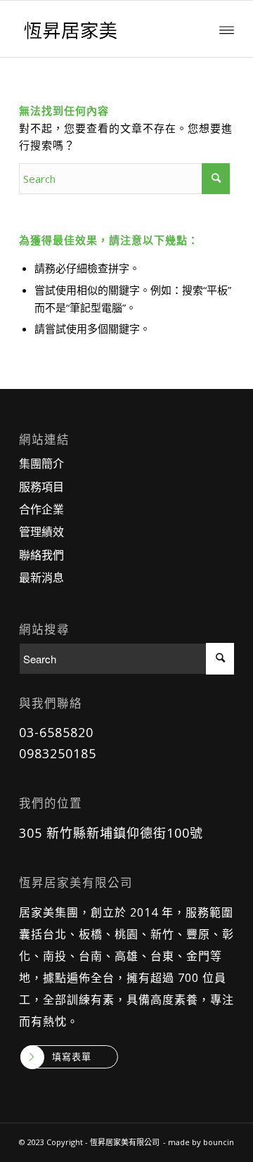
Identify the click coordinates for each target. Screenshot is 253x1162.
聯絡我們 (41, 555)
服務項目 (41, 486)
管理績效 (41, 532)
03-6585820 (56, 732)
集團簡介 (41, 463)
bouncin (218, 1142)
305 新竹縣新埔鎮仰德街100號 (111, 832)
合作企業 (41, 509)
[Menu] (226, 29)
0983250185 (57, 753)
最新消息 (41, 577)
